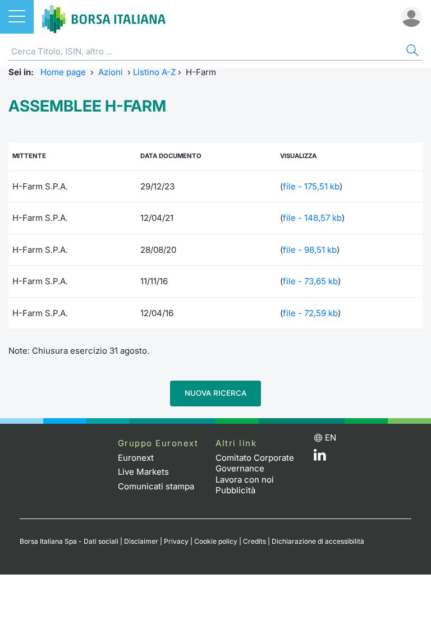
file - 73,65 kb (310, 281)
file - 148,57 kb (312, 217)
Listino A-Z (154, 72)
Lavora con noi (245, 479)
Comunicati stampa (156, 486)
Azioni (110, 72)
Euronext (136, 457)
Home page (63, 72)
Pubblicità (235, 490)
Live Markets (143, 471)
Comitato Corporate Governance (255, 463)
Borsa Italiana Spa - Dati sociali (69, 541)
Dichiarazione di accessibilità (318, 541)
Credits (254, 541)
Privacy (176, 541)
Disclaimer (141, 541)
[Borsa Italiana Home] (104, 17)
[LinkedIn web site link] (320, 457)
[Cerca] (411, 52)
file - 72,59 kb (310, 313)
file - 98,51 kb (310, 249)
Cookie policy (215, 541)
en (330, 437)
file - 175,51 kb (311, 186)
